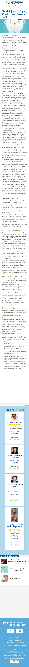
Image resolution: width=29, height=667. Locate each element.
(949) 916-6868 (14, 462)
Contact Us (11, 637)
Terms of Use (18, 640)
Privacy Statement (9, 642)
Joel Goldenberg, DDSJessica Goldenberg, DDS (14, 526)
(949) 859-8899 (14, 433)
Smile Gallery (14, 439)
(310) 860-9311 (14, 494)
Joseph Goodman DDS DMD (14, 485)
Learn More (14, 437)
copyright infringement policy (17, 658)
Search (18, 6)
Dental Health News (11, 639)
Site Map (18, 637)
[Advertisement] (14, 384)
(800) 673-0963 (14, 538)
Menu (12, 6)
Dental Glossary (20, 642)
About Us (20, 639)
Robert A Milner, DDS (14, 423)
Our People (10, 640)
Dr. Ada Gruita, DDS (14, 455)
